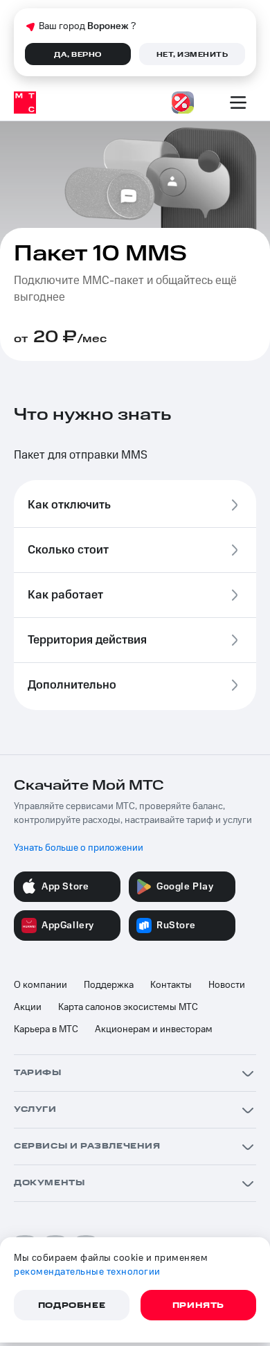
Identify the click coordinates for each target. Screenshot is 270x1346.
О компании (40, 985)
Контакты (171, 985)
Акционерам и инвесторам (154, 1029)
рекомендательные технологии (87, 1272)
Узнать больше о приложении (78, 848)
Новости (226, 985)
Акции (28, 1007)
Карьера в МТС (46, 1029)
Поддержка (109, 985)
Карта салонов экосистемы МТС (128, 1007)
